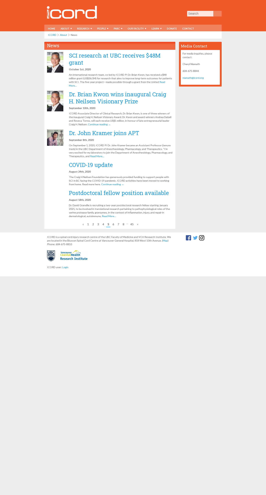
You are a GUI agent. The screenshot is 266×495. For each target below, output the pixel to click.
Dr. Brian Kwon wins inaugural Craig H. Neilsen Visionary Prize (117, 98)
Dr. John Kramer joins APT (104, 133)
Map (165, 240)
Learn (154, 29)
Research (82, 29)
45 (132, 224)
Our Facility (134, 29)
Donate (172, 28)
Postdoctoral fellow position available (119, 192)
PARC (115, 29)
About (63, 29)
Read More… (97, 156)
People (100, 29)
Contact (188, 28)
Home (51, 28)
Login (65, 267)
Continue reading (99, 124)
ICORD (52, 34)
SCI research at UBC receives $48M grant (115, 59)
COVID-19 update (91, 164)
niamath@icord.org (193, 77)
